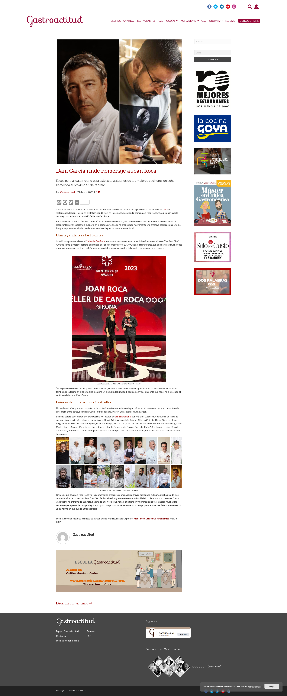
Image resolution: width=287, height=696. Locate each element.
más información (254, 686)
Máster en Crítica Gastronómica (151, 518)
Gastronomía (210, 20)
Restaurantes (146, 20)
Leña (165, 209)
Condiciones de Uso (77, 691)
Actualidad (188, 20)
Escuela (90, 631)
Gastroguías (166, 20)
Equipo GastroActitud (67, 631)
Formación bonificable (67, 640)
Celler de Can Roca (95, 241)
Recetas (230, 20)
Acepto (272, 686)
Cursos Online (249, 20)
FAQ (89, 635)
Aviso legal (60, 691)
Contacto (61, 635)
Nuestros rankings (121, 20)
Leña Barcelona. (123, 416)
